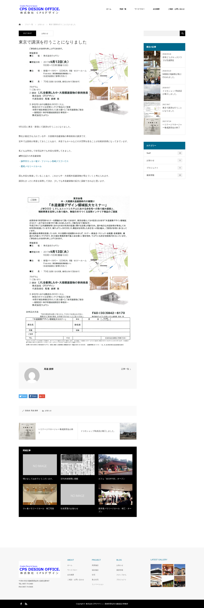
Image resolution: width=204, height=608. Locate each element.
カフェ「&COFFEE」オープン (111, 479)
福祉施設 (95, 570)
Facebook (21, 603)
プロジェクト (163, 168)
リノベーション (98, 584)
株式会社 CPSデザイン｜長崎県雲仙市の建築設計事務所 (107, 604)
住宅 (93, 575)
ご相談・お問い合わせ (176, 9)
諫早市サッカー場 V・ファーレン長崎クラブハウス (45, 161)
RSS (26, 603)
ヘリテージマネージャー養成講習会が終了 (172, 126)
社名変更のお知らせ (69, 508)
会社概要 (156, 9)
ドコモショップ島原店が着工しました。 (172, 92)
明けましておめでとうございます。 (38, 479)
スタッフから (121, 575)
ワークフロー (140, 9)
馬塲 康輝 (48, 369)
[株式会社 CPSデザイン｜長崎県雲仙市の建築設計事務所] (39, 9)
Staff (164, 153)
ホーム (108, 9)
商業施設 (95, 565)
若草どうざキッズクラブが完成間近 (172, 58)
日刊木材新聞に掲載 (69, 479)
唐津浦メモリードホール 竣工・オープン (114, 510)
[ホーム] (20, 21)
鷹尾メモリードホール (31, 166)
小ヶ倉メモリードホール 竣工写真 (38, 508)
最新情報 (164, 175)
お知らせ (44, 33)
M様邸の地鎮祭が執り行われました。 (172, 75)
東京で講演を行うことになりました (172, 109)
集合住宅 (95, 580)
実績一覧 (123, 9)
